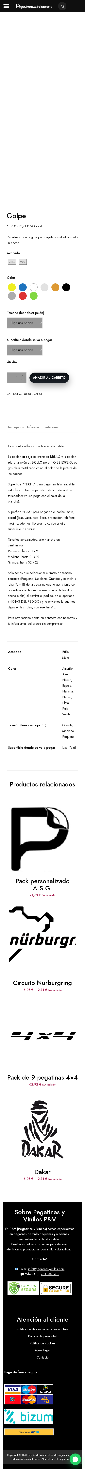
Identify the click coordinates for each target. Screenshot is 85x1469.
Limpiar (12, 361)
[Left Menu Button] (6, 6)
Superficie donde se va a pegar (29, 340)
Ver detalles (42, 842)
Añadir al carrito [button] (42, 829)
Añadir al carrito (49, 377)
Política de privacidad (42, 1336)
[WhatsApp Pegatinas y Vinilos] (75, 1459)
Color (11, 277)
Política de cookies (42, 1343)
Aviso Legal (42, 1350)
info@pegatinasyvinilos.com (46, 1269)
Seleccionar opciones (42, 930)
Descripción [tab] (15, 427)
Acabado (13, 253)
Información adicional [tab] (43, 427)
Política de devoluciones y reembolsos (42, 1329)
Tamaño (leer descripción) (25, 313)
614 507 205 (50, 1274)
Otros (28, 394)
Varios (38, 394)
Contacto (43, 1357)
